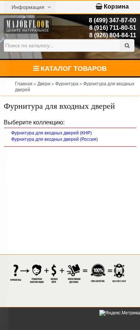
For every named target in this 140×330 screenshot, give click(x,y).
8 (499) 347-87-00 (112, 20)
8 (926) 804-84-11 (112, 35)
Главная (23, 83)
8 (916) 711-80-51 (112, 28)
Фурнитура (66, 83)
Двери (43, 83)
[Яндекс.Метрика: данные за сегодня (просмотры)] (119, 313)
